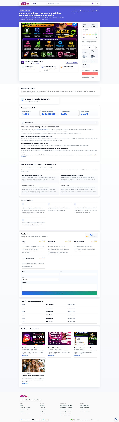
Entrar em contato (84, 407)
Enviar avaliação (59, 293)
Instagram (84, 10)
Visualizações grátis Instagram (67, 407)
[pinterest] (32, 400)
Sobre (21, 405)
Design (41, 411)
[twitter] (29, 400)
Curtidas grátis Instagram (66, 405)
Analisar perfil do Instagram (66, 409)
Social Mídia (43, 413)
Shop (80, 10)
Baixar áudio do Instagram (66, 413)
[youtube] (35, 400)
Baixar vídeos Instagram (65, 415)
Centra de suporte (84, 405)
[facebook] (21, 400)
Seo (41, 415)
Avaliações (22, 411)
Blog (81, 409)
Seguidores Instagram (94, 10)
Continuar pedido (90, 73)
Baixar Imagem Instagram (66, 411)
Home (76, 10)
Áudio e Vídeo (43, 409)
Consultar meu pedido (85, 411)
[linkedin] (40, 400)
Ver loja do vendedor (72, 62)
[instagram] (26, 400)
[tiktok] (24, 400)
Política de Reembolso (25, 413)
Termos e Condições (24, 409)
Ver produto (25, 355)
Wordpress (42, 407)
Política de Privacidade (25, 407)
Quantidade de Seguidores (88, 45)
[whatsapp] (37, 400)
